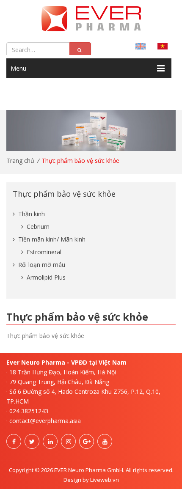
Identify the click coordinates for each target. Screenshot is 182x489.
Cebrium (37, 227)
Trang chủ (20, 161)
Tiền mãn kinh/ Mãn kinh (51, 239)
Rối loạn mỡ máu (41, 265)
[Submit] (80, 50)
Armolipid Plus (45, 277)
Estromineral (43, 252)
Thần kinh (31, 214)
